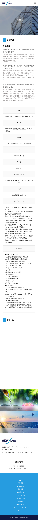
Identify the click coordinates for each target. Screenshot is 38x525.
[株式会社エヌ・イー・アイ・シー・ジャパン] (7, 3)
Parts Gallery (20, 486)
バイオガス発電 (20, 495)
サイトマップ (20, 510)
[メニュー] (35, 3)
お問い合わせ (20, 504)
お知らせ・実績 (20, 498)
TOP (20, 480)
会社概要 (20, 501)
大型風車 (20, 483)
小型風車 (20, 489)
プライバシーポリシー (20, 507)
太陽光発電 (20, 492)
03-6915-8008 (14, 143)
